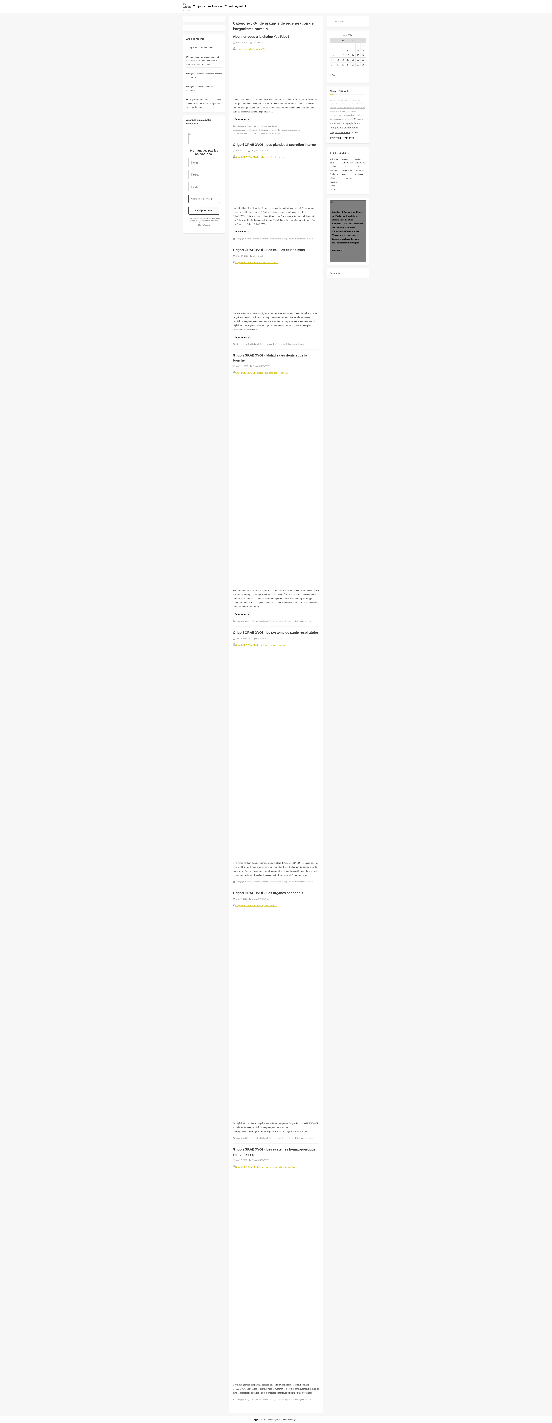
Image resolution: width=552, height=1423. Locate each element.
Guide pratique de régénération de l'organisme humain (255, 130)
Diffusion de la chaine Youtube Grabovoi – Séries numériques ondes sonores (335, 174)
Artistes (338, 111)
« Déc (332, 75)
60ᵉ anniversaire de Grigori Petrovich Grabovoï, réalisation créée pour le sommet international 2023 (202, 61)
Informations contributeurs (289, 130)
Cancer (344, 104)
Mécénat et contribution (338, 100)
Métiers (332, 111)
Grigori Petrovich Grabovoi (265, 126)
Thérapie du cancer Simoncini (199, 47)
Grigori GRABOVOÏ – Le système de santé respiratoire (275, 632)
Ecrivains (355, 115)
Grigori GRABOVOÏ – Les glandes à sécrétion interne (274, 145)
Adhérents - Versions (244, 126)
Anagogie (240, 239)
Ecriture (332, 104)
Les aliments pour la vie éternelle (246, 133)
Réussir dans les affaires (270, 133)
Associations (351, 104)
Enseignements (360, 108)
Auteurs (338, 104)
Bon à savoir (356, 100)
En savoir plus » (243, 120)
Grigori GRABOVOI (259, 150)
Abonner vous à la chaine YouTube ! (261, 36)
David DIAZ (258, 42)
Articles (348, 100)
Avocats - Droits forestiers (345, 108)
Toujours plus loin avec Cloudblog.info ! (219, 6)
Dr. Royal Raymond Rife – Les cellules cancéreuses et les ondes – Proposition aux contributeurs (203, 103)
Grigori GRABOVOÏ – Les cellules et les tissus (269, 250)
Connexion (335, 273)
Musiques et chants (349, 111)
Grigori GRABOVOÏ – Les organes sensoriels (268, 893)
